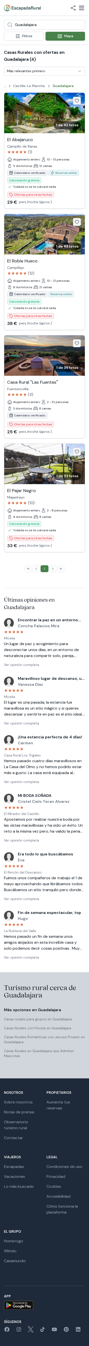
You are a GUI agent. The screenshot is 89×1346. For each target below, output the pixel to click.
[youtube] (54, 1331)
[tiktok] (42, 1331)
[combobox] (44, 25)
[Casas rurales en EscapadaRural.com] (22, 8)
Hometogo (13, 1241)
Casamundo (15, 1260)
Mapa (68, 36)
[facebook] (7, 1331)
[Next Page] (52, 568)
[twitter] (31, 1331)
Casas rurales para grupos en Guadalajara (38, 1019)
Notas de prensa (19, 1112)
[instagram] (19, 1331)
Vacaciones (14, 1176)
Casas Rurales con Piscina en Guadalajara (37, 1028)
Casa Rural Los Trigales (22, 755)
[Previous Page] (36, 568)
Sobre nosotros (18, 1102)
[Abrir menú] (81, 7)
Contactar (13, 1137)
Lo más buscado (19, 1186)
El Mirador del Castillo (21, 814)
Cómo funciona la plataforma (62, 1209)
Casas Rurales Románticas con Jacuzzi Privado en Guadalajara (44, 1039)
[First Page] (28, 568)
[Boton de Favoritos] (77, 101)
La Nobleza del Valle (20, 931)
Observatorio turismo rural (16, 1124)
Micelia (9, 638)
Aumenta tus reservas (58, 1105)
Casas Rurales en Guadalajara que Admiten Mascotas (39, 1053)
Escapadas (14, 1166)
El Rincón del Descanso (23, 872)
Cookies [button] (53, 1186)
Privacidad (55, 1176)
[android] (44, 1305)
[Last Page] (60, 568)
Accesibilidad (58, 1196)
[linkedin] (78, 1331)
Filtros (27, 36)
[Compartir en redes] (73, 8)
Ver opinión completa (21, 664)
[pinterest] (66, 1331)
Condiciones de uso (64, 1166)
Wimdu (10, 1250)
